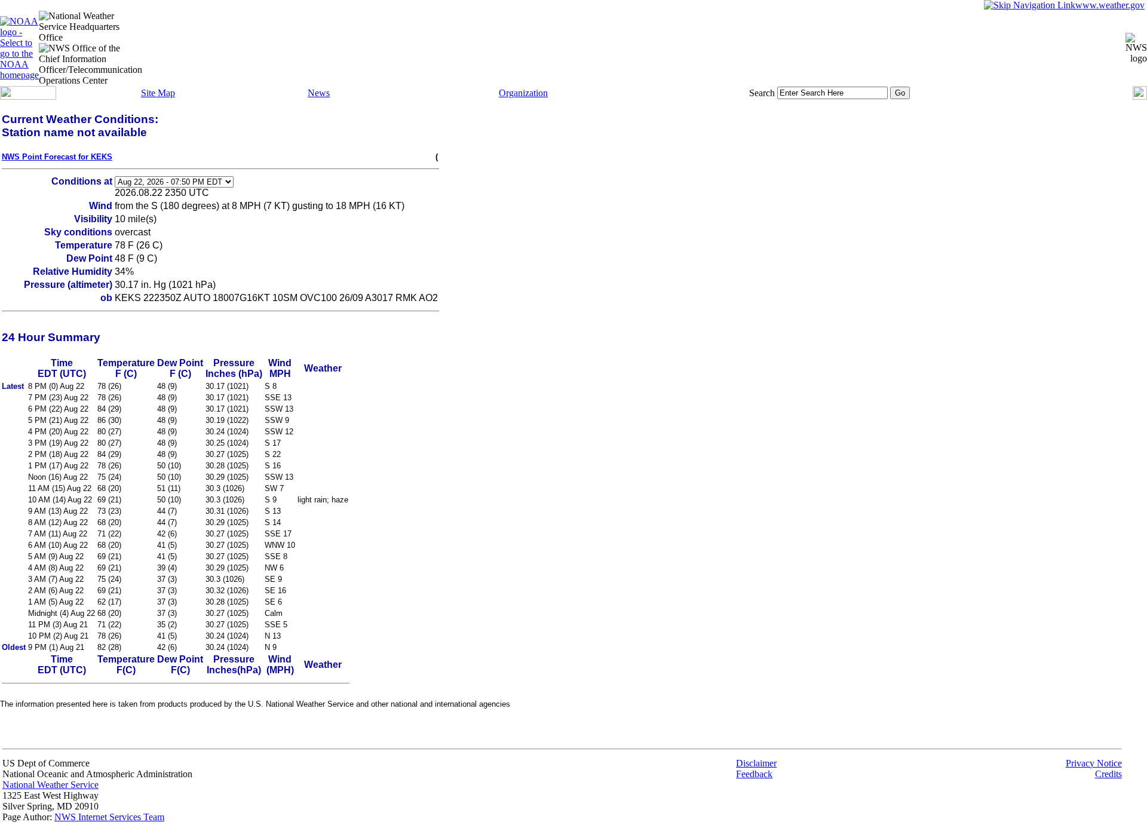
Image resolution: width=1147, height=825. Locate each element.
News (319, 93)
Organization (523, 93)
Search (762, 93)
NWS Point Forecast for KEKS (57, 156)
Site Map (158, 93)
